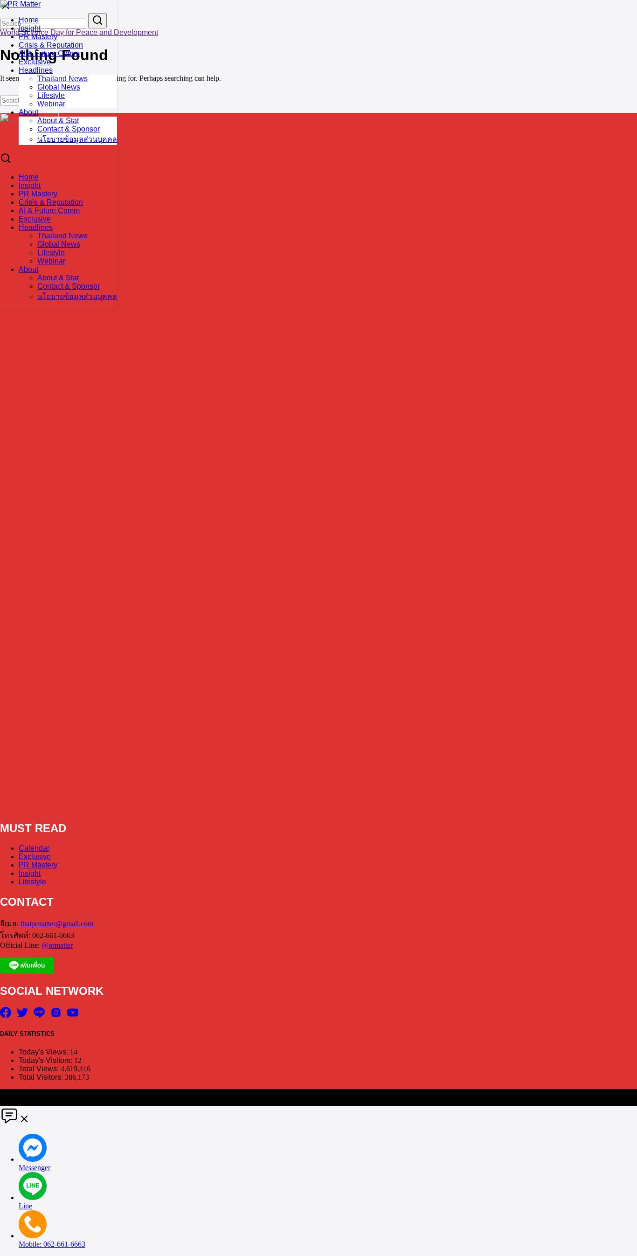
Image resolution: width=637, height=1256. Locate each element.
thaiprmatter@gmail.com (57, 924)
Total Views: (40, 1069)
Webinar (51, 104)
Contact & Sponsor (68, 129)
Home (29, 20)
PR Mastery (38, 37)
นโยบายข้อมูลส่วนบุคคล (77, 139)
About (28, 112)
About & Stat (58, 121)
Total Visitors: (42, 1077)
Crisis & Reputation (51, 45)
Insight (30, 28)
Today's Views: (44, 1052)
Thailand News (62, 79)
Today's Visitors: (46, 1060)
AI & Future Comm (49, 53)
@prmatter (57, 945)
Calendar (34, 848)
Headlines (36, 70)
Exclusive (35, 62)
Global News (58, 87)
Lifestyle (51, 95)
